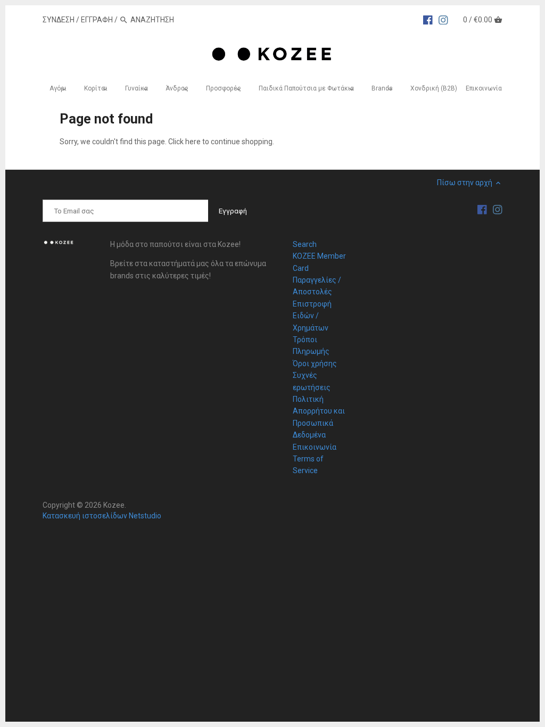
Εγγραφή (97, 19)
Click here (184, 141)
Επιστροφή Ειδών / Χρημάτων (312, 316)
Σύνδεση (59, 19)
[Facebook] (428, 19)
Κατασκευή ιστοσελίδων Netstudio (102, 515)
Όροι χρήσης (315, 363)
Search (305, 244)
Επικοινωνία (314, 447)
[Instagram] (443, 19)
